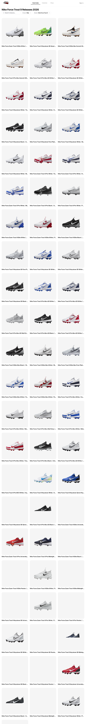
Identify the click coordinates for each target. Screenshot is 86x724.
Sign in (81, 3)
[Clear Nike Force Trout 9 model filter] (49, 13)
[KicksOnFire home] (6, 2)
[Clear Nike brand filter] (30, 13)
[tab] (35, 3)
